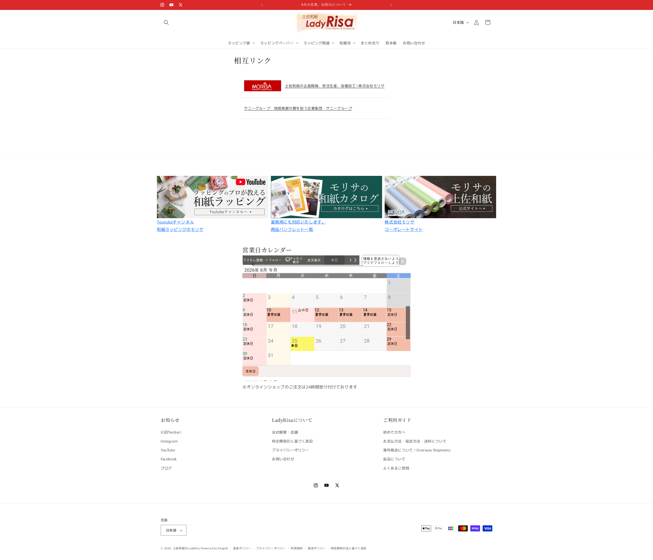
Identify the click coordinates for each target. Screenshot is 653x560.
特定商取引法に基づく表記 (349, 548)
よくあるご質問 (396, 467)
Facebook (169, 458)
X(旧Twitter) (171, 431)
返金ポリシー (242, 548)
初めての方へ (394, 431)
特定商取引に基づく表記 (292, 440)
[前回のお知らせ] (262, 5)
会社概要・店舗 (285, 431)
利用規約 (297, 548)
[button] (166, 22)
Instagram (169, 440)
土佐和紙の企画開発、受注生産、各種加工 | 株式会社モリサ (334, 85)
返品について (394, 458)
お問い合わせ (283, 458)
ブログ (166, 467)
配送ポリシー (317, 548)
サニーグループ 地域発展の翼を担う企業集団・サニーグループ (298, 108)
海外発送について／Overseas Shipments (416, 449)
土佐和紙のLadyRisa (186, 548)
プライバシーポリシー (290, 449)
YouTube (168, 449)
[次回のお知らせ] (391, 5)
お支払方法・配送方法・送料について (414, 440)
